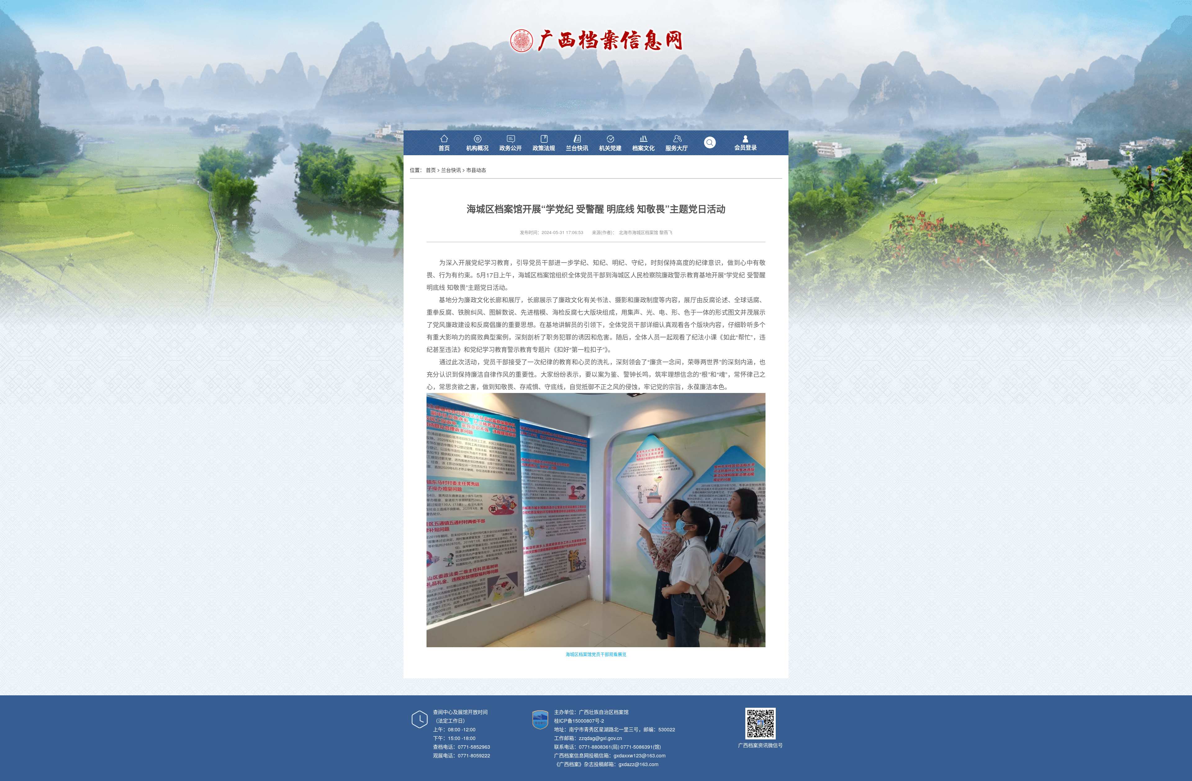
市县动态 (476, 170)
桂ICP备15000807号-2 (579, 720)
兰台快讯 (451, 170)
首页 (431, 170)
